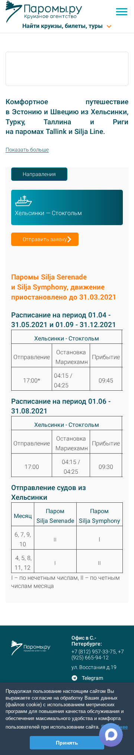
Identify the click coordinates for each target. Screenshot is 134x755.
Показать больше (27, 150)
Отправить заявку (45, 239)
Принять (67, 743)
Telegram (92, 678)
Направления (39, 174)
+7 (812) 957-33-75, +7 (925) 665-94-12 (97, 654)
